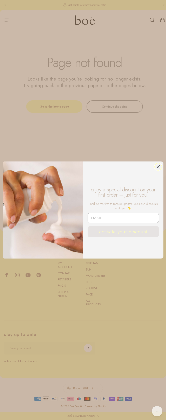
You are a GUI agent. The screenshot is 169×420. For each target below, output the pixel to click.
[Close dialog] (158, 166)
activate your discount (123, 231)
